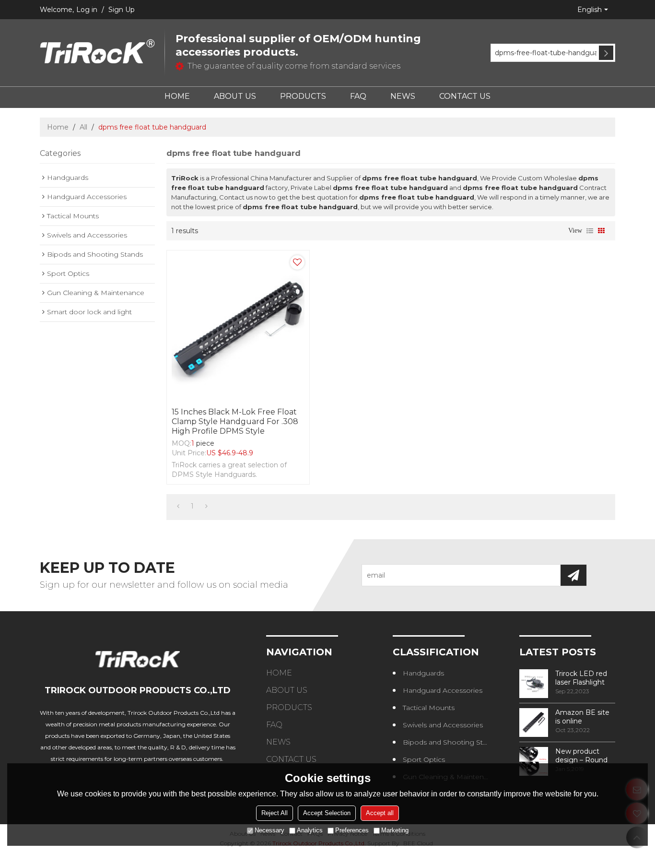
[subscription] (573, 575)
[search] (606, 53)
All (83, 127)
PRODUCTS (303, 96)
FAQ (358, 96)
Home (58, 127)
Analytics (310, 830)
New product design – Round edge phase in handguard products (581, 755)
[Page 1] (178, 506)
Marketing (395, 830)
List (590, 231)
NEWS (402, 96)
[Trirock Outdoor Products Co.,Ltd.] (97, 52)
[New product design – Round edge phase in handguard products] (533, 761)
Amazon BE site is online (582, 716)
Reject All (274, 813)
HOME (177, 96)
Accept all (380, 813)
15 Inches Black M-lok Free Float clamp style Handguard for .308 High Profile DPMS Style (235, 421)
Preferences (352, 830)
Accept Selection (327, 813)
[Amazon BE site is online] (533, 722)
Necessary (269, 830)
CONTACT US (465, 96)
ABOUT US (235, 96)
